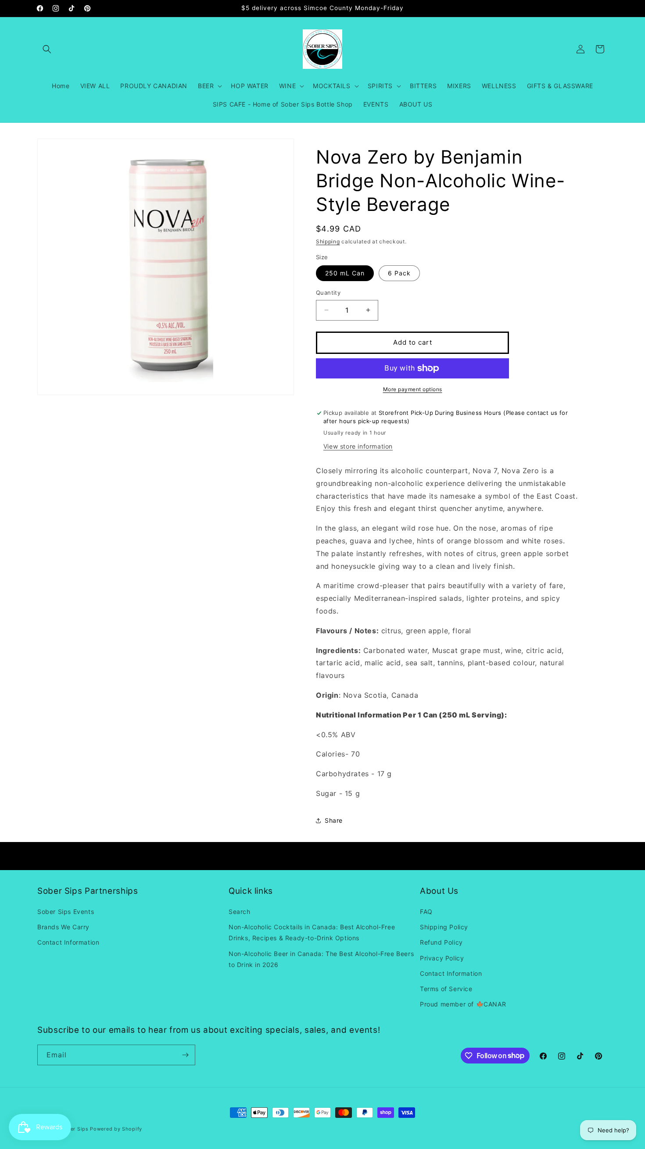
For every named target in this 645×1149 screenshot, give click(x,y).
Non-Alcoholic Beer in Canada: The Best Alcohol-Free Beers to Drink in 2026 (321, 959)
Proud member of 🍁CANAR (463, 1004)
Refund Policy (441, 942)
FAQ (426, 911)
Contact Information (68, 942)
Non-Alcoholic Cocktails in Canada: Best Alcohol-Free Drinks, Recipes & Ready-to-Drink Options (312, 932)
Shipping (328, 241)
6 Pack (399, 273)
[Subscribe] (185, 1055)
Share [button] (334, 820)
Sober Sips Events (65, 911)
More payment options (412, 389)
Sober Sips (75, 1129)
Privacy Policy (442, 958)
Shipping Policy (444, 927)
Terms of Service (446, 988)
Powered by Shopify (116, 1129)
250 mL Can (345, 273)
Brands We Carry (63, 927)
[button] (47, 49)
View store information (358, 446)
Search (240, 911)
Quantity (328, 292)
